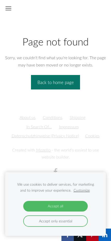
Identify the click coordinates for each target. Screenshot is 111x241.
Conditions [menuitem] (52, 117)
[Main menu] (8, 8)
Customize (82, 190)
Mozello (43, 150)
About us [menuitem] (28, 117)
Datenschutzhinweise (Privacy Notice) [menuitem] (45, 136)
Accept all (55, 206)
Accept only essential (55, 221)
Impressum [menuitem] (69, 127)
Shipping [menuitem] (77, 117)
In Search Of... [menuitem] (39, 127)
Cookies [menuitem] (92, 136)
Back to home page (55, 82)
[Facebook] (55, 171)
